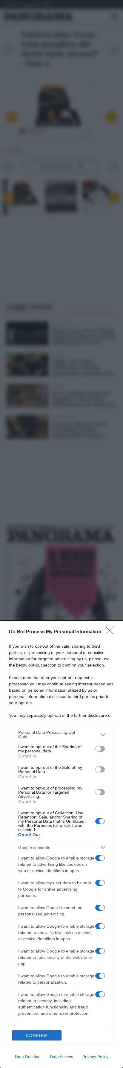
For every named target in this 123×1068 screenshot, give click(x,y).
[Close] (111, 632)
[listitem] (61, 734)
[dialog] (61, 844)
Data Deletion (28, 1056)
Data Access (61, 1056)
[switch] (100, 749)
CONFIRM (37, 1035)
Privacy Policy (95, 1056)
